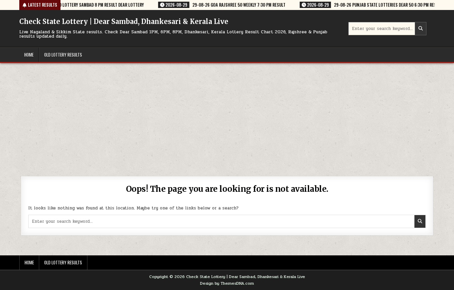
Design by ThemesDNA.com (227, 283)
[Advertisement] (227, 112)
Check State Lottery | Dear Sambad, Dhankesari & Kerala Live (123, 21)
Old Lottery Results (63, 54)
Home (29, 54)
